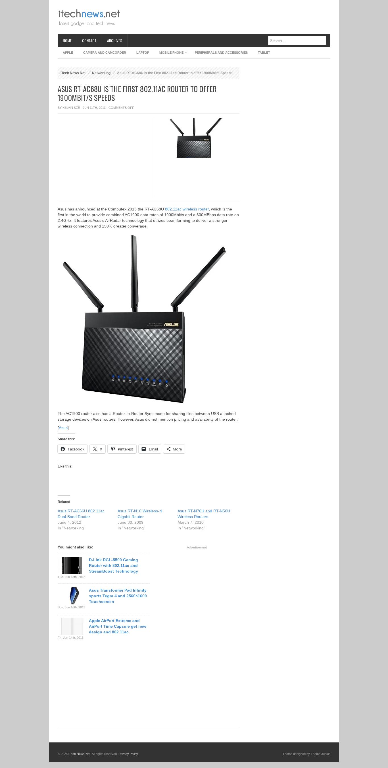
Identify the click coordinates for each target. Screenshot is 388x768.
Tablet (264, 52)
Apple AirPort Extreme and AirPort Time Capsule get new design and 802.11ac (117, 626)
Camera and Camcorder (104, 52)
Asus (63, 427)
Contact (89, 40)
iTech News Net (73, 73)
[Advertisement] (227, 17)
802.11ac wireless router (187, 209)
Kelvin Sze (71, 107)
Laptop (142, 52)
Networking (101, 73)
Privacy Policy (128, 754)
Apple (68, 52)
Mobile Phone (168, 53)
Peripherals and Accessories (221, 52)
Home (67, 40)
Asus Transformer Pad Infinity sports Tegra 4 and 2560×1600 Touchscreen (118, 596)
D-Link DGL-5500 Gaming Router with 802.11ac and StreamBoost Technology (113, 565)
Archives (114, 40)
